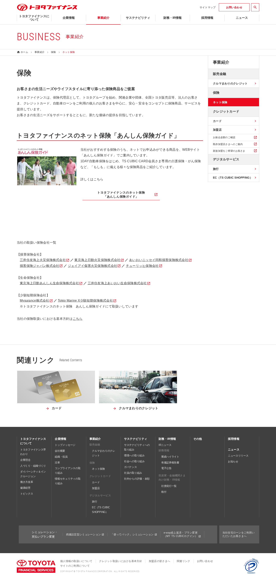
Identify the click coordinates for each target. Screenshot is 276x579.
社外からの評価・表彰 (137, 478)
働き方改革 (26, 481)
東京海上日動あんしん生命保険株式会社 (49, 283)
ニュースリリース (238, 455)
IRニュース (165, 444)
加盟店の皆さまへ (159, 561)
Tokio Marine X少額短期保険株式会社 (85, 300)
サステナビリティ (135, 438)
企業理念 (25, 459)
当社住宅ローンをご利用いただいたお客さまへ (238, 534)
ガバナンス (130, 466)
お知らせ (233, 461)
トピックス (26, 493)
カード (96, 482)
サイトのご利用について (75, 565)
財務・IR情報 (167, 438)
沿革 (57, 462)
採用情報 (233, 438)
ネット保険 (98, 468)
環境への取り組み (134, 455)
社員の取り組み (133, 472)
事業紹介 (95, 438)
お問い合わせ (205, 561)
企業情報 (60, 438)
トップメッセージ (65, 444)
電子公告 (166, 468)
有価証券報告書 (170, 462)
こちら (78, 318)
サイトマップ (208, 7)
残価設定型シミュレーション (83, 534)
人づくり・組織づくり (33, 465)
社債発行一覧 (169, 485)
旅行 (94, 501)
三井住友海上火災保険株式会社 (43, 260)
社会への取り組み (134, 461)
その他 (197, 438)
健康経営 (25, 487)
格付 (163, 491)
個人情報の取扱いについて (76, 561)
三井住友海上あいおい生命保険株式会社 (117, 283)
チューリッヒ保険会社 (142, 265)
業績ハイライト (170, 456)
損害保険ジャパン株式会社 (39, 265)
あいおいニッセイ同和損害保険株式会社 (158, 260)
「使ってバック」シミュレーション (132, 534)
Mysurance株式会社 (34, 300)
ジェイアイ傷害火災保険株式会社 (92, 265)
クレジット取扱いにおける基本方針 (120, 561)
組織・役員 (61, 456)
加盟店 (96, 488)
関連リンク (183, 561)
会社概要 (60, 450)
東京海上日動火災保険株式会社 (97, 260)
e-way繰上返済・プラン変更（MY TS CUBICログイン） (181, 534)
